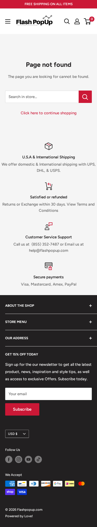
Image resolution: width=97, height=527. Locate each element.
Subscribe (22, 409)
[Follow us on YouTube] (28, 459)
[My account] (77, 21)
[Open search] (67, 21)
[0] (87, 21)
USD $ (12, 434)
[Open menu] (7, 21)
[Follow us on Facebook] (8, 459)
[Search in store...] (85, 97)
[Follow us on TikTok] (38, 459)
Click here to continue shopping (49, 113)
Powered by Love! (19, 516)
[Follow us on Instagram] (18, 459)
